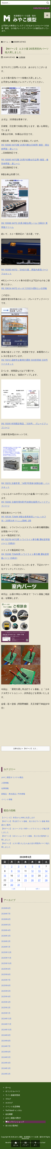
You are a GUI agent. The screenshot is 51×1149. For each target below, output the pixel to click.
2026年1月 (5, 947)
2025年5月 (6, 991)
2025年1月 (5, 1013)
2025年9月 (6, 969)
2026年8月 (6, 908)
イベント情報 (6, 799)
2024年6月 (6, 1052)
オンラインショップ (42, 8)
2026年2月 (5, 941)
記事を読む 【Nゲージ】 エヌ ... (25, 748)
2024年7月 (5, 1046)
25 (25, 880)
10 (18, 871)
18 (25, 875)
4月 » (37, 889)
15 (5, 875)
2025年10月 (6, 963)
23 (11, 880)
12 (32, 871)
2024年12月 (6, 1018)
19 (32, 875)
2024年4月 (6, 1063)
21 (46, 875)
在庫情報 (5, 788)
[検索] (48, 3)
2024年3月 (6, 1068)
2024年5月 (6, 1057)
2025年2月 (5, 1007)
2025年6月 (6, 985)
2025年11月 (6, 958)
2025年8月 (6, 974)
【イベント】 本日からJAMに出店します (18, 817)
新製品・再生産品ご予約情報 (13, 794)
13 (39, 871)
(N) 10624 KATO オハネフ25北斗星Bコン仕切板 (24, 288)
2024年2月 (5, 1074)
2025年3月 (6, 1002)
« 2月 (13, 889)
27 (39, 880)
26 (32, 880)
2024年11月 (6, 1024)
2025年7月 (5, 980)
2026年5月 (6, 925)
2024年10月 (6, 1029)
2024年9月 (6, 1035)
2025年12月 (6, 952)
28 (46, 880)
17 (18, 875)
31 (18, 885)
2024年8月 (6, 1040)
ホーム (5, 42)
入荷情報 (22, 57)
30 (11, 885)
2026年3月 (6, 936)
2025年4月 (6, 996)
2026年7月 (5, 913)
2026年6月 (6, 919)
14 (46, 871)
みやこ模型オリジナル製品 (12, 777)
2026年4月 (6, 930)
